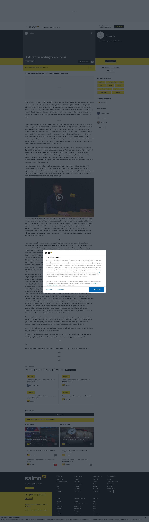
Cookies (55, 285)
